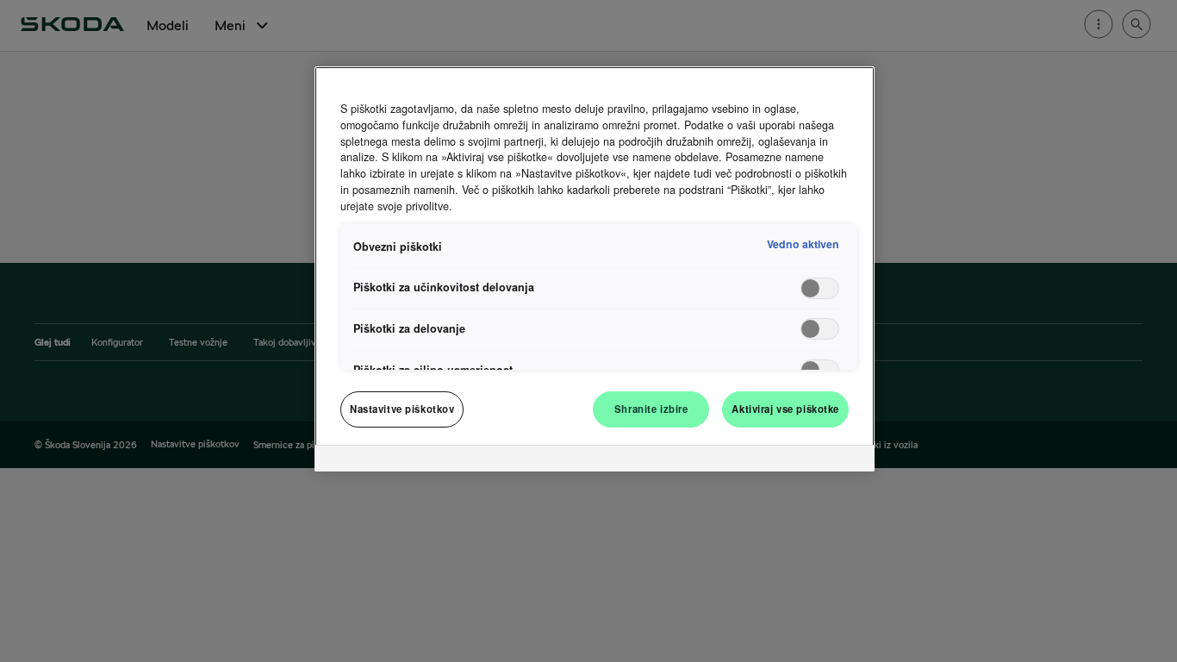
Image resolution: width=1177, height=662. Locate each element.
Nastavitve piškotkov (402, 408)
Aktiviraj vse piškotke (785, 408)
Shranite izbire (651, 408)
